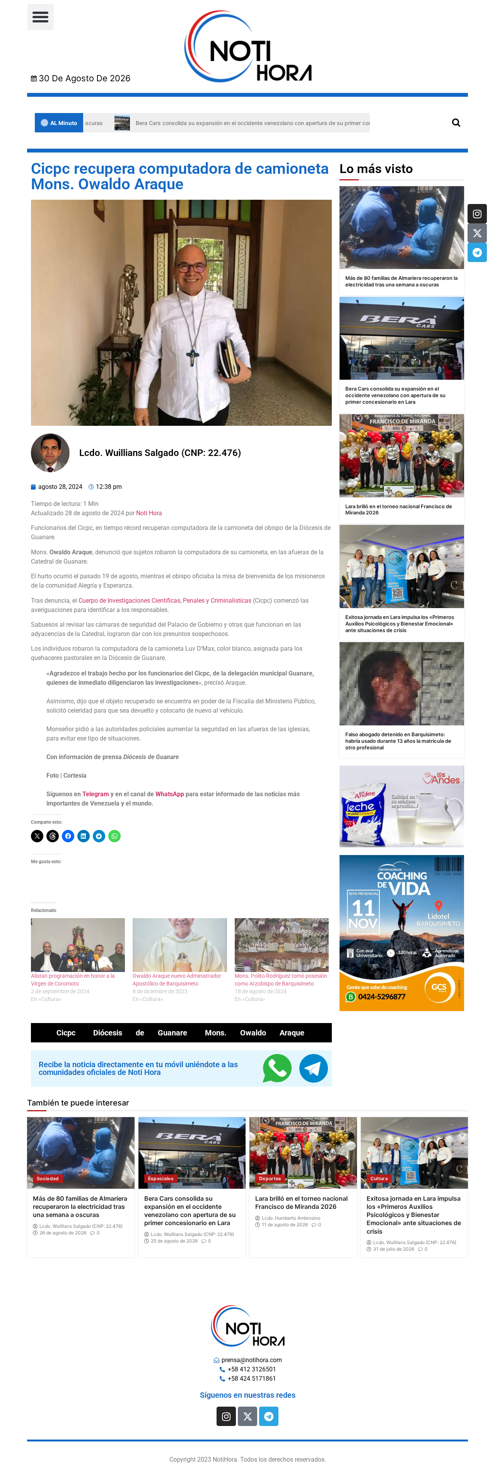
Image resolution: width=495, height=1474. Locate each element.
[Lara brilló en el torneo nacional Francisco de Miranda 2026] (402, 455)
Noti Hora (149, 513)
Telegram (95, 794)
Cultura (379, 1178)
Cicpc (65, 1032)
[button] (40, 17)
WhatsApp (169, 794)
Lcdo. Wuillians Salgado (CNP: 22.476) (81, 1226)
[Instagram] (477, 213)
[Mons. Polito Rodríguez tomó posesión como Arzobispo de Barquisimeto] (282, 945)
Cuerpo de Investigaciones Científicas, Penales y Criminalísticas (166, 600)
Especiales (161, 1178)
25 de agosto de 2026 (174, 1241)
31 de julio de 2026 (393, 1249)
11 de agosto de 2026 (285, 1224)
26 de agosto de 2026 (62, 1233)
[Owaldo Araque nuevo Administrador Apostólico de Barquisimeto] (180, 945)
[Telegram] (477, 252)
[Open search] (456, 122)
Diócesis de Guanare (140, 1032)
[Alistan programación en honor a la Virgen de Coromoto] (78, 945)
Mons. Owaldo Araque (254, 1032)
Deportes (270, 1178)
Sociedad (48, 1178)
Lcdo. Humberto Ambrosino (291, 1218)
